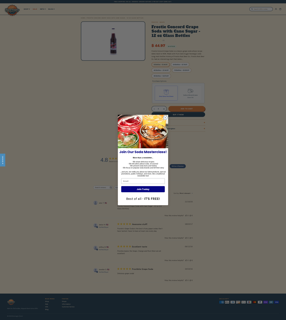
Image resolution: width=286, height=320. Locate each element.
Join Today (143, 189)
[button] (2, 160)
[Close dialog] (165, 118)
